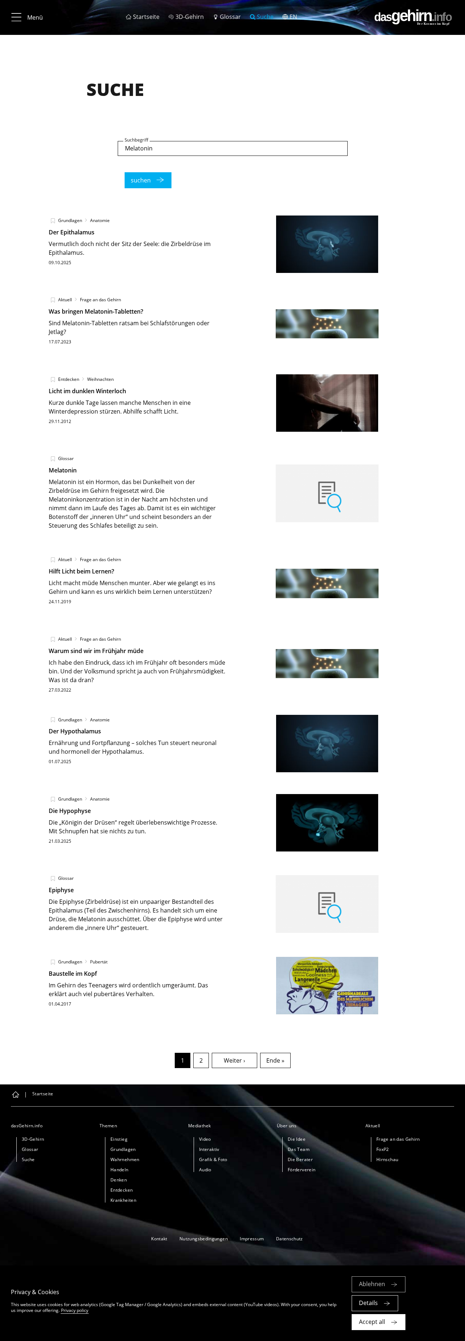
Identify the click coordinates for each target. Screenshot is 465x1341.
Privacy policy (74, 1310)
